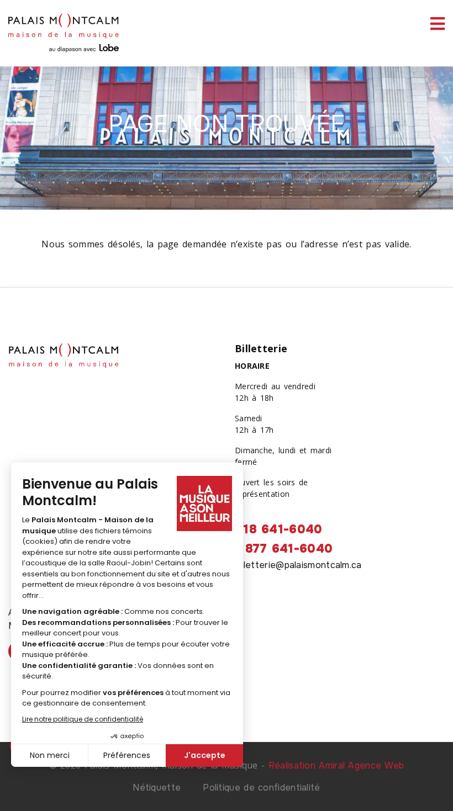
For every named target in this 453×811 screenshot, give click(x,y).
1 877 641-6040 (284, 548)
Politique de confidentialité (261, 787)
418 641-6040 (279, 529)
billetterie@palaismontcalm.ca (298, 565)
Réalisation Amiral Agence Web (336, 765)
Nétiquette (157, 787)
